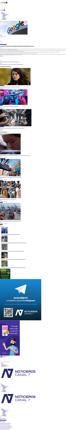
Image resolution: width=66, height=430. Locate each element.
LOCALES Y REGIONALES (2, 158)
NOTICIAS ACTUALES (3, 19)
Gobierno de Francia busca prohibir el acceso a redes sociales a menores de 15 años (12, 128)
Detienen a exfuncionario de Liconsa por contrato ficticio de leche (9, 61)
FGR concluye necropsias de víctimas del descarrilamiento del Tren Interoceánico (13, 267)
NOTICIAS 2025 (3, 13)
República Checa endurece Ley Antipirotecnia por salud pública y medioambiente (13, 259)
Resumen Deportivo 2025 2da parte (5, 423)
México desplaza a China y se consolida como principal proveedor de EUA (11, 177)
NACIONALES (4, 14)
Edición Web (4, 36)
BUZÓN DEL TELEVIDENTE (4, 366)
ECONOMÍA (1, 44)
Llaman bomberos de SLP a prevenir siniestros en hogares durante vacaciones (11, 64)
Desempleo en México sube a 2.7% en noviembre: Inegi (8, 199)
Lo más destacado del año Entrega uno (6, 427)
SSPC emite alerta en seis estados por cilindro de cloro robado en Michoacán (12, 251)
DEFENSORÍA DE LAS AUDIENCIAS (5, 365)
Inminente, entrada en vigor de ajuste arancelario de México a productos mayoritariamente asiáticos (15, 155)
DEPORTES (4, 16)
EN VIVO (2, 363)
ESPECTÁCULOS (5, 18)
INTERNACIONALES (5, 15)
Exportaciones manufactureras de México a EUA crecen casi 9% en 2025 (10, 221)
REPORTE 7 (4, 388)
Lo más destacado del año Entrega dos (6, 426)
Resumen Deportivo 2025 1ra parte (5, 424)
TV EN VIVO (2, 385)
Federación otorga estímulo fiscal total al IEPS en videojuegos (9, 106)
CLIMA (3, 389)
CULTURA (4, 17)
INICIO (2, 12)
